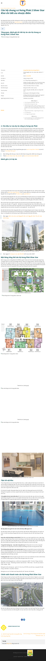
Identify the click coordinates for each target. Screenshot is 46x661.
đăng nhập (9, 643)
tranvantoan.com (18, 22)
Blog (2, 8)
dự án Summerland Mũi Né (31, 156)
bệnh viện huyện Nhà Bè (13, 192)
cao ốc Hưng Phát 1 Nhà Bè (33, 149)
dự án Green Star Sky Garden (14, 156)
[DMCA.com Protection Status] (30, 652)
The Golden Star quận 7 (10, 151)
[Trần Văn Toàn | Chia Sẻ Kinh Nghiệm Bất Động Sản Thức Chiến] (23, 3)
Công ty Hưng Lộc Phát (28, 78)
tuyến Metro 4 (27, 194)
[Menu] (1, 3)
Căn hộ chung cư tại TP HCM (9, 8)
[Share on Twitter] (24, 620)
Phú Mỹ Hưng (19, 194)
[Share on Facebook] (22, 620)
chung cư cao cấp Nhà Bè (17, 254)
